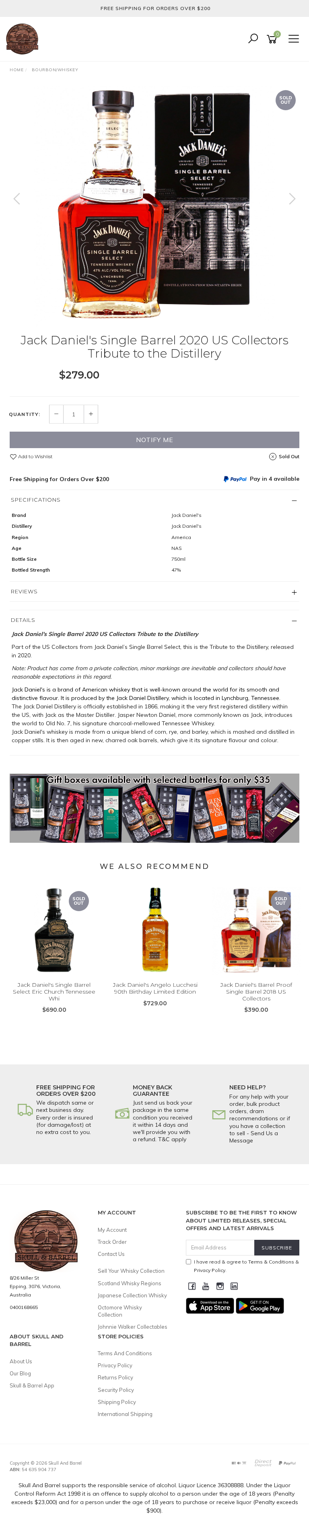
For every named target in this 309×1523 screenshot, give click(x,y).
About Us (21, 1361)
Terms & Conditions (271, 1262)
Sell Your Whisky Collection (131, 1271)
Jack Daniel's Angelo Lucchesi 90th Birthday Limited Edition (155, 988)
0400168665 (24, 1307)
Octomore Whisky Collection (120, 1311)
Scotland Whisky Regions (129, 1283)
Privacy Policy (115, 1365)
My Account (112, 1230)
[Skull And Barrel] (24, 38)
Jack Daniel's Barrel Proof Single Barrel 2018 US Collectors (256, 991)
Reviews (24, 591)
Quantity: (24, 414)
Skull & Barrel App (32, 1385)
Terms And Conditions (125, 1353)
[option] (154, 206)
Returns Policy (115, 1377)
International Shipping (125, 1414)
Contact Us (111, 1254)
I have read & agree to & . (246, 1266)
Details (23, 620)
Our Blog (20, 1373)
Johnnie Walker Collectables (132, 1326)
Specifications (36, 499)
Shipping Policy (117, 1402)
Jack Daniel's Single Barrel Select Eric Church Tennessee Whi (54, 991)
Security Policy (116, 1390)
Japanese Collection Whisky (132, 1295)
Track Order (112, 1242)
